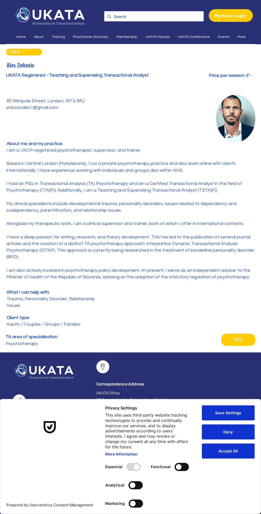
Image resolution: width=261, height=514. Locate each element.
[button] (38, 37)
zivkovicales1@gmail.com (32, 107)
